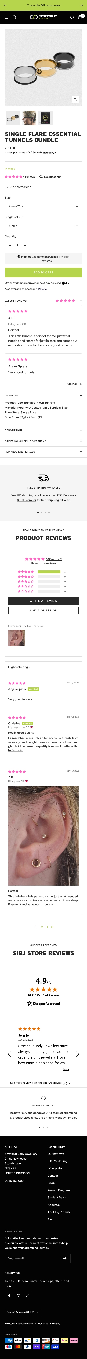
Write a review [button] (44, 600)
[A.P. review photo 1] (43, 836)
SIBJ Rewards (44, 260)
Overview (12, 395)
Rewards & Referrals (20, 451)
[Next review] (77, 1054)
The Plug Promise (59, 1212)
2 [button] (42, 927)
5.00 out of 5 (54, 559)
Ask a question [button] (43, 610)
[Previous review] (9, 1054)
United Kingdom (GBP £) (21, 1311)
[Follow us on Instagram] (18, 1295)
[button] (14, 176)
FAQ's (51, 1183)
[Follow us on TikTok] (27, 1295)
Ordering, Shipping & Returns (25, 441)
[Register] (65, 1258)
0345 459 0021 (14, 1181)
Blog (51, 1219)
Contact (53, 1175)
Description (13, 430)
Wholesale (55, 1168)
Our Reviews (56, 1154)
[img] (17, 683)
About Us (54, 1205)
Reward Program (59, 1190)
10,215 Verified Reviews (43, 995)
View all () (74, 384)
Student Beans (57, 1197)
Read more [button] (15, 750)
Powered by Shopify (49, 1323)
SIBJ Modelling (57, 1161)
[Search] (14, 17)
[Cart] (80, 17)
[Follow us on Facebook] (9, 1295)
